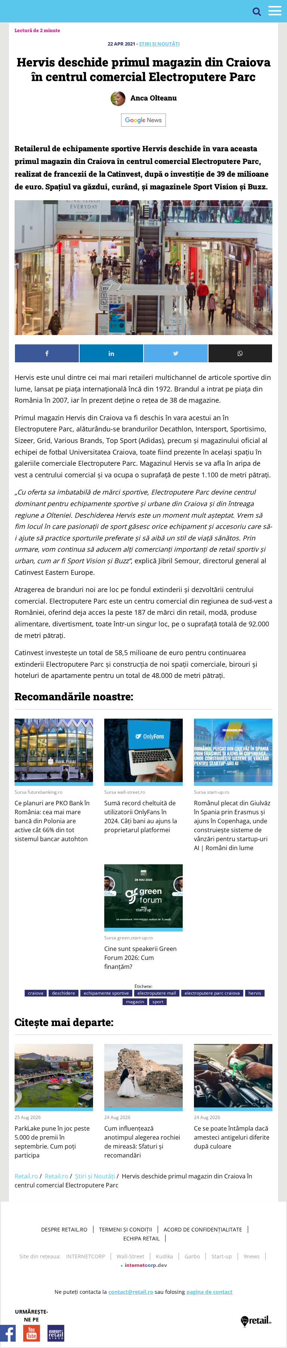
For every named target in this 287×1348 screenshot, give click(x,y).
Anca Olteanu (153, 97)
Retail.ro (26, 1176)
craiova (35, 993)
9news (252, 1256)
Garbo (192, 1256)
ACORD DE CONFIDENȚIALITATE (203, 1229)
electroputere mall (157, 993)
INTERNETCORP (85, 1256)
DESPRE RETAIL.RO (64, 1229)
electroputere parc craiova (212, 993)
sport (157, 1001)
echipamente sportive (106, 993)
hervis (255, 993)
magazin (135, 1001)
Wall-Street (130, 1256)
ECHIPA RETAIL (141, 1238)
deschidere (63, 993)
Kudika (164, 1256)
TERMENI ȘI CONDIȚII (125, 1229)
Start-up (222, 1256)
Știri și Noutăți (159, 43)
